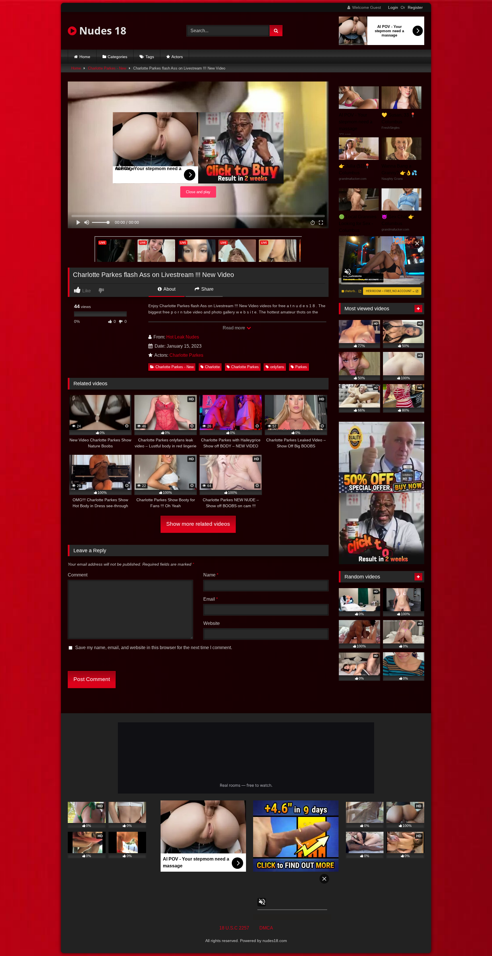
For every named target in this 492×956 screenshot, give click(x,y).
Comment (77, 574)
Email (210, 599)
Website (211, 623)
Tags (149, 56)
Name (210, 574)
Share (207, 289)
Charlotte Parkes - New (107, 68)
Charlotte (212, 367)
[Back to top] (474, 939)
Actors (177, 56)
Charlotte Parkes (186, 355)
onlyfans (277, 367)
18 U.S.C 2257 (234, 928)
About (169, 289)
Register (415, 7)
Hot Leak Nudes (182, 337)
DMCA (266, 928)
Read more (234, 327)
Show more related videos (198, 524)
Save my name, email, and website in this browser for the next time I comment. (153, 647)
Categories (117, 56)
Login (393, 7)
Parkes (301, 367)
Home (84, 56)
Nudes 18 (101, 31)
